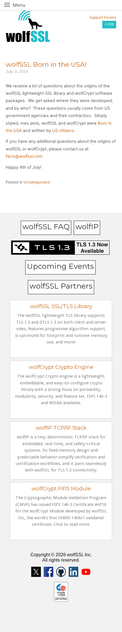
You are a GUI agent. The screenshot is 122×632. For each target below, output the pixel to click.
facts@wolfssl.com (24, 156)
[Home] (28, 25)
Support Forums (103, 17)
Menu (25, 5)
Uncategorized (37, 182)
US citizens (63, 130)
